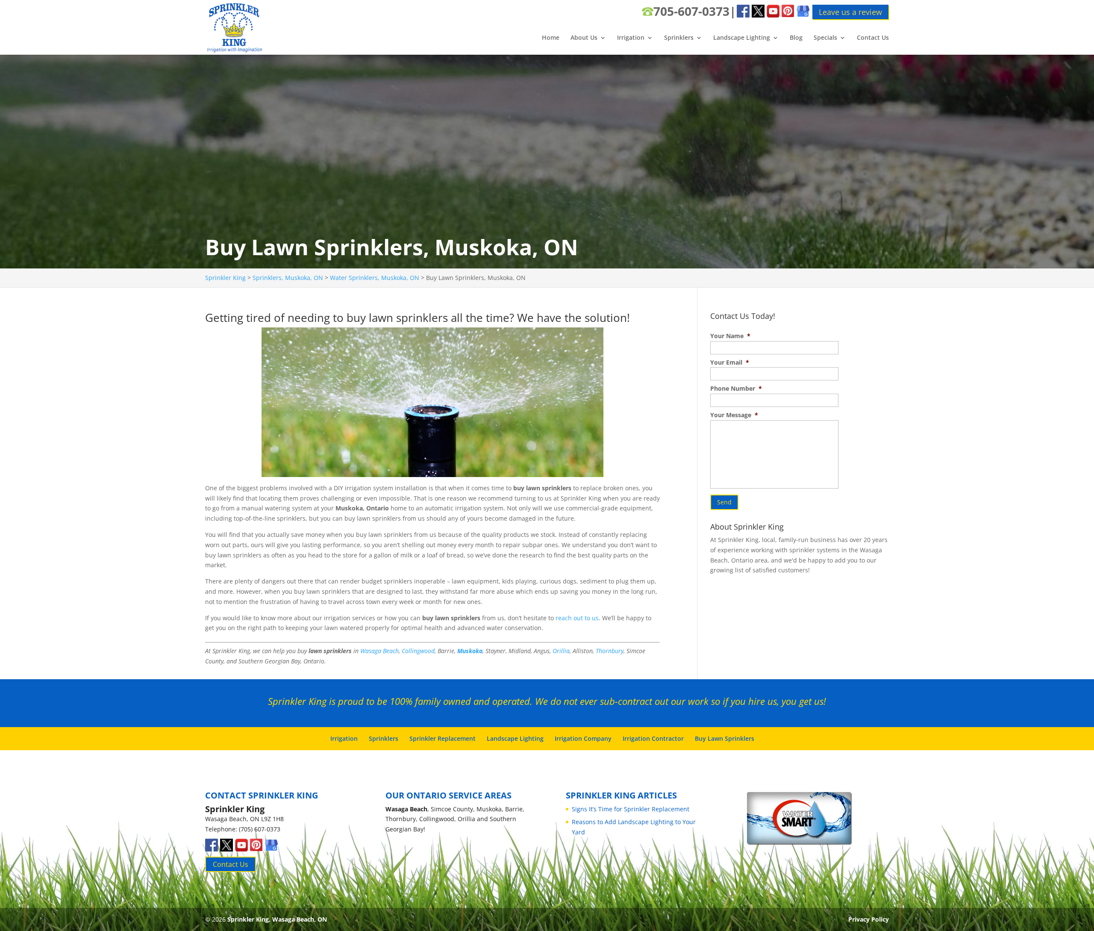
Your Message (734, 415)
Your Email (729, 362)
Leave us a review (850, 12)
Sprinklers (679, 38)
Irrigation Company (583, 738)
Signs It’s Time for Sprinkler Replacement (630, 809)
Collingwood (418, 651)
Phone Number (736, 388)
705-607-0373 (691, 11)
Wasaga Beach (379, 651)
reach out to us (577, 618)
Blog (796, 38)
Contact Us (873, 38)
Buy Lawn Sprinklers (724, 738)
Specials (825, 38)
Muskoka (469, 651)
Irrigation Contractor (653, 738)
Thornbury (609, 651)
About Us (584, 38)
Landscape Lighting (741, 38)
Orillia (561, 651)
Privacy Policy (868, 919)
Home (550, 38)
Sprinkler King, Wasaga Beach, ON (277, 919)
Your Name (730, 336)
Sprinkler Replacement (442, 738)
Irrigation (630, 38)
